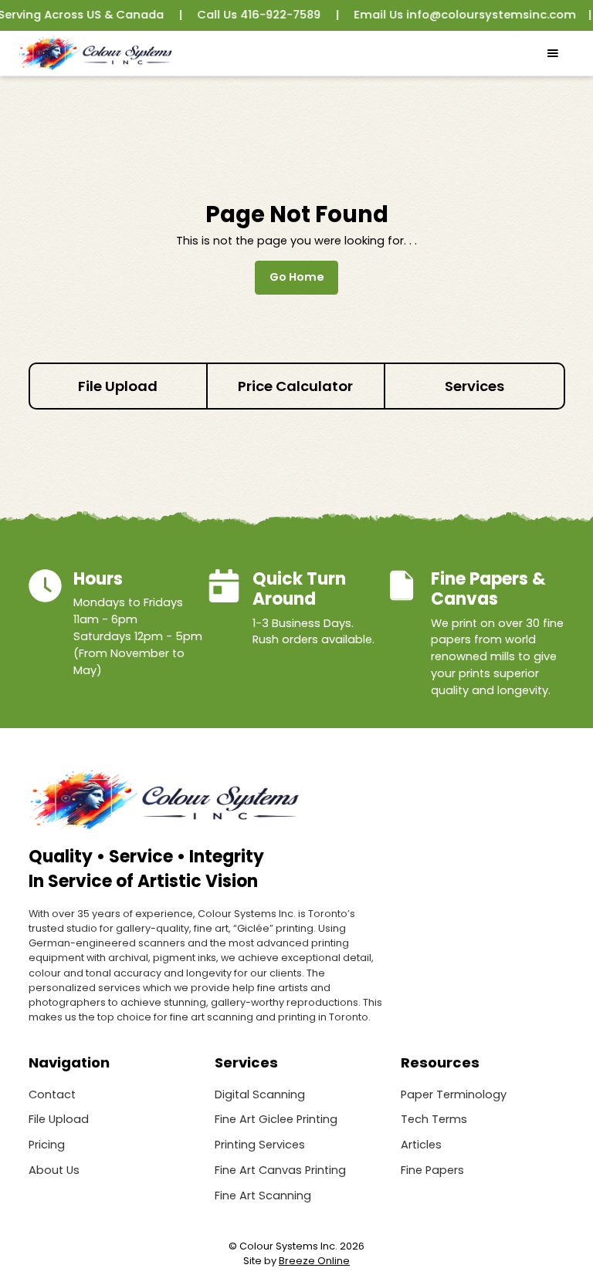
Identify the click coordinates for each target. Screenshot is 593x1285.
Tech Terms (434, 1119)
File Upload (59, 1119)
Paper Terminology (454, 1094)
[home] (95, 53)
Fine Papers (432, 1170)
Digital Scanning (260, 1094)
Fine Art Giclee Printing (276, 1119)
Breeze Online (314, 1260)
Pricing (47, 1144)
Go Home (296, 277)
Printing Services (260, 1144)
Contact (52, 1094)
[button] (552, 53)
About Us (54, 1170)
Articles (421, 1144)
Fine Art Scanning (263, 1195)
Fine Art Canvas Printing (280, 1170)
